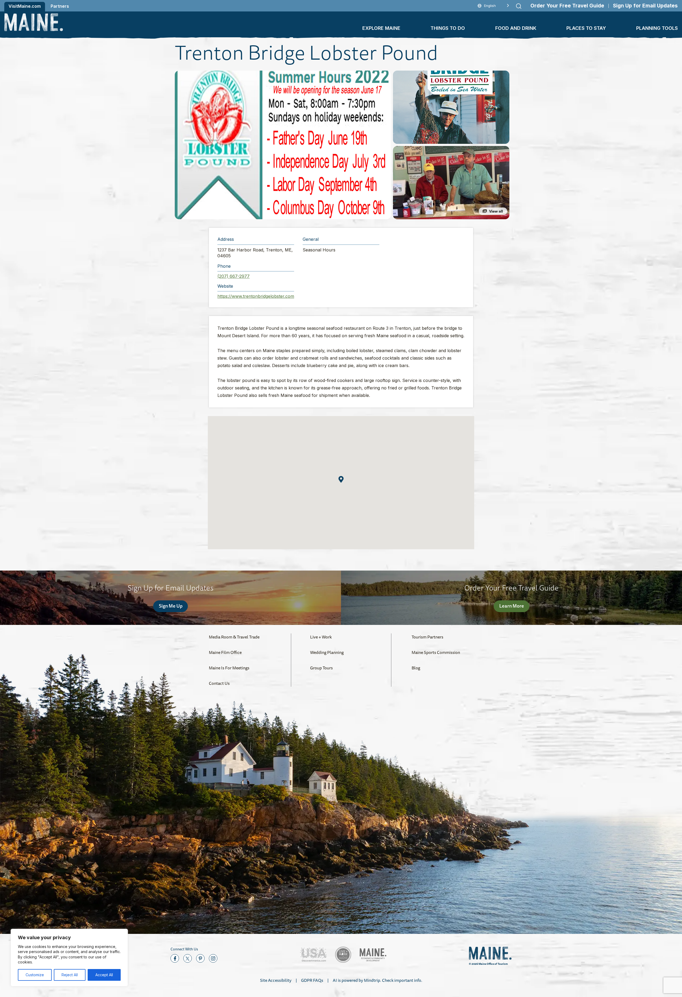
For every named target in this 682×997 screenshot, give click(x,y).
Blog (416, 667)
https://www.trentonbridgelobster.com (255, 296)
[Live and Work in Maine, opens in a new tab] (343, 955)
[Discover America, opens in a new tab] (313, 955)
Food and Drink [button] (515, 28)
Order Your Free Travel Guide (567, 6)
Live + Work (321, 636)
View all (496, 211)
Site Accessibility (275, 980)
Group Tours (321, 667)
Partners (60, 6)
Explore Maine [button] (381, 28)
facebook (174, 958)
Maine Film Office (225, 652)
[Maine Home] (33, 22)
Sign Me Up (170, 605)
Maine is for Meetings (229, 667)
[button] (283, 145)
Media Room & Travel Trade (234, 636)
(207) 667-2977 (233, 276)
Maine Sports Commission (436, 652)
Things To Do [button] (448, 28)
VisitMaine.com (25, 6)
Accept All (104, 974)
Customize (35, 974)
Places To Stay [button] (586, 28)
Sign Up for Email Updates (645, 6)
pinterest (200, 958)
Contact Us (219, 683)
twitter (187, 958)
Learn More (511, 605)
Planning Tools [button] (657, 28)
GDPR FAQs (312, 980)
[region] (69, 957)
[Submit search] (519, 6)
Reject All (70, 974)
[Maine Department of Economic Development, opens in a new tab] (373, 954)
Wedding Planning (327, 652)
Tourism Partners (427, 636)
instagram (213, 958)
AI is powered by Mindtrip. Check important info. (377, 980)
